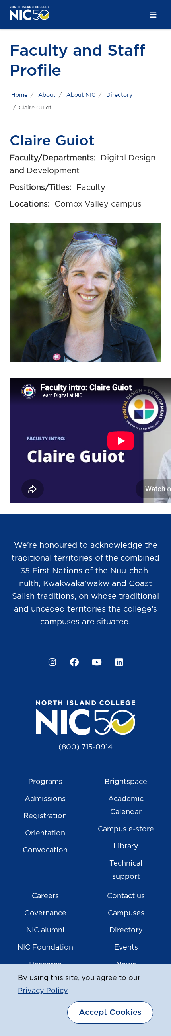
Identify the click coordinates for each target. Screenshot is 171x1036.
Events (126, 947)
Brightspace (126, 782)
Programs (45, 782)
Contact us (126, 896)
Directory (119, 95)
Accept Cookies (110, 1012)
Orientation (45, 833)
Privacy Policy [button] (43, 991)
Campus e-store (126, 829)
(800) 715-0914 (85, 747)
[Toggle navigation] (153, 15)
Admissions (45, 799)
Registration (45, 816)
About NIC (80, 95)
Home (19, 95)
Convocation (45, 850)
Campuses (126, 913)
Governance (45, 913)
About (47, 95)
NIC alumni (45, 930)
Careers (45, 896)
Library (125, 846)
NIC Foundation (45, 947)
